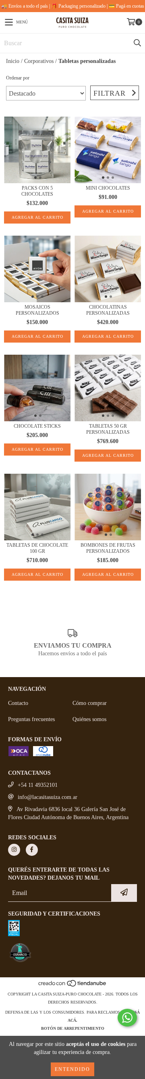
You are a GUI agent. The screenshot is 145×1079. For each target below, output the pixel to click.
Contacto (18, 703)
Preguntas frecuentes (31, 719)
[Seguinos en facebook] (32, 850)
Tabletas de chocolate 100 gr (37, 548)
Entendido (72, 1069)
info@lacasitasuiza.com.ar (47, 797)
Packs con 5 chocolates (37, 191)
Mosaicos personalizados (37, 310)
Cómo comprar (89, 703)
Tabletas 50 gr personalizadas (108, 429)
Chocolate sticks (37, 426)
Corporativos (39, 61)
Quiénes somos (89, 719)
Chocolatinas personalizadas (108, 310)
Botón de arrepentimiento (72, 1028)
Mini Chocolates (108, 188)
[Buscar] (137, 43)
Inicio (12, 61)
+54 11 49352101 (38, 785)
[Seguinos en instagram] (14, 850)
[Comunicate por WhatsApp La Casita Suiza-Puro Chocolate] (127, 1018)
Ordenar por (17, 78)
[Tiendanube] (72, 986)
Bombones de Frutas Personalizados (108, 548)
